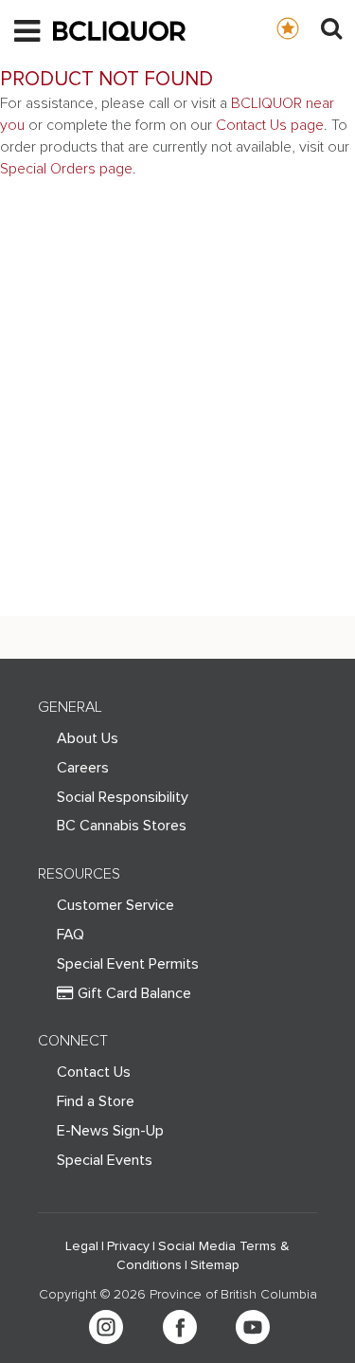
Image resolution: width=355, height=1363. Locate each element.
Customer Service (115, 905)
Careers (83, 767)
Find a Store (95, 1101)
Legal (81, 1246)
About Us (87, 738)
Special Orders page (66, 168)
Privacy (128, 1246)
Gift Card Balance (134, 993)
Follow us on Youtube (253, 1327)
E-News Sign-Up (110, 1130)
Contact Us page (270, 125)
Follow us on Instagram (106, 1327)
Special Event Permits (128, 964)
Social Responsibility (122, 797)
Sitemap (215, 1265)
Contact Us (94, 1072)
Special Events (104, 1160)
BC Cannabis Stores (121, 825)
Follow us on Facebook (180, 1327)
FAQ (70, 934)
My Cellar (306, 27)
